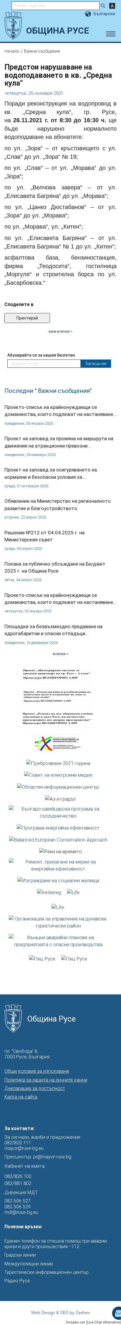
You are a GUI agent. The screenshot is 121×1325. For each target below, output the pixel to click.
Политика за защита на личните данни (45, 1080)
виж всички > (61, 331)
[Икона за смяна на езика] (88, 13)
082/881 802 (17, 1183)
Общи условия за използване (36, 1071)
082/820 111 (17, 1143)
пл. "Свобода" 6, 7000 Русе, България (27, 1054)
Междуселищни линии (28, 1264)
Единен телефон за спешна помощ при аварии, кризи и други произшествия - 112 (55, 1243)
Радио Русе (17, 1280)
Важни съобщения (42, 51)
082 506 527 (17, 1201)
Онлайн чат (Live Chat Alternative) (93, 1322)
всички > (60, 654)
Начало (11, 51)
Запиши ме (95, 363)
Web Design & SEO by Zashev (60, 1312)
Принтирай (27, 318)
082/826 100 (17, 1176)
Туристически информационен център (46, 1272)
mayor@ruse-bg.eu (23, 1148)
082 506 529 (17, 1207)
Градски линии (20, 1255)
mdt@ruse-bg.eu (21, 1212)
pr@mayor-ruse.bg (52, 1157)
